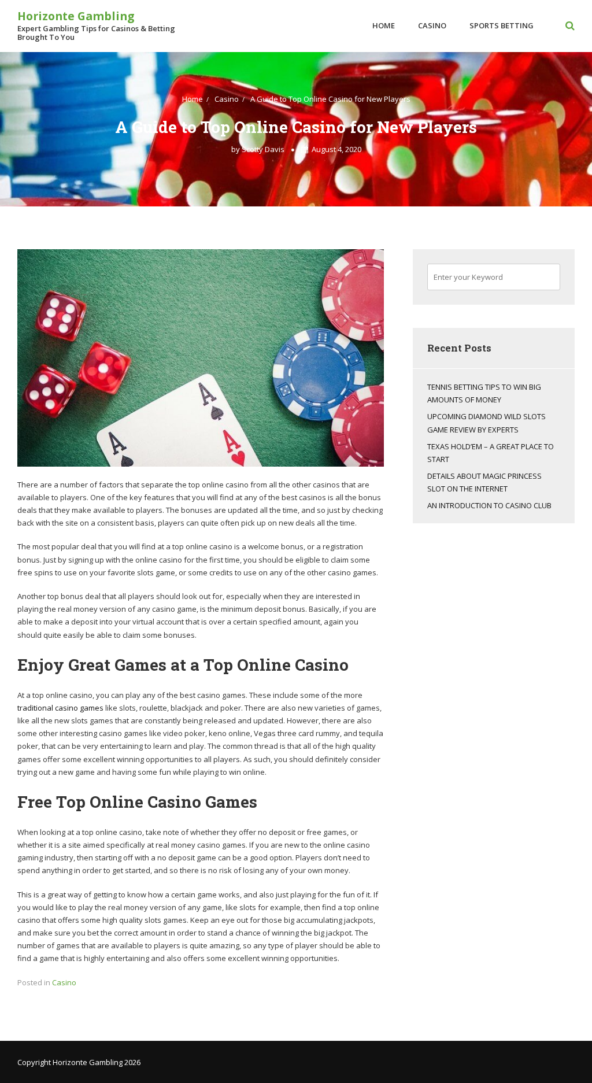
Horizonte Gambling (75, 16)
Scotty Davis (263, 149)
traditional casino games (60, 708)
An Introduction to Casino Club (489, 505)
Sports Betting (501, 25)
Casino (432, 25)
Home (383, 25)
